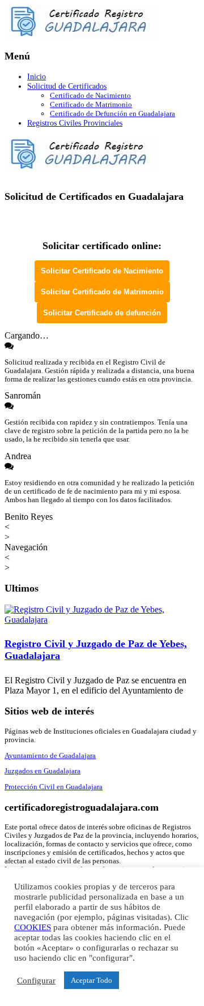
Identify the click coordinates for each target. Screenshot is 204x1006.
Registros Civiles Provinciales (74, 122)
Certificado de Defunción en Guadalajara (112, 113)
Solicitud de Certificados (67, 86)
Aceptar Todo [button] (91, 980)
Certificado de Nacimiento (90, 95)
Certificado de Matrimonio (91, 104)
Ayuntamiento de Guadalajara (50, 756)
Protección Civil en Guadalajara (54, 787)
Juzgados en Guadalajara (42, 771)
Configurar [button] (36, 980)
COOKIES (32, 927)
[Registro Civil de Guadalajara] (81, 35)
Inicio (36, 76)
